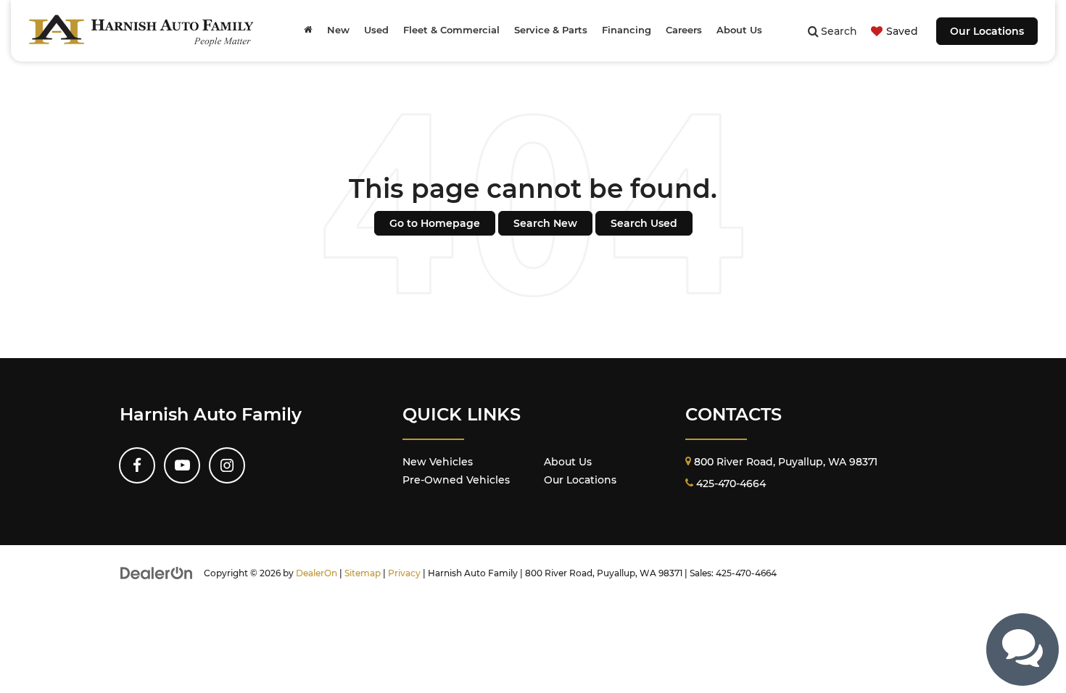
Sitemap (362, 573)
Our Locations (987, 31)
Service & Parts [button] (550, 30)
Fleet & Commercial (451, 30)
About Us (568, 461)
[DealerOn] (157, 572)
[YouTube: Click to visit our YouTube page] (182, 465)
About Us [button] (739, 30)
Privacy (404, 573)
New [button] (338, 30)
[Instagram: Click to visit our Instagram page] (227, 465)
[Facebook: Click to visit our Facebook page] (137, 465)
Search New (545, 223)
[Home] (308, 30)
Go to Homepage (434, 223)
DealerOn (316, 573)
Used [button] (376, 30)
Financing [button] (626, 30)
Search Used (644, 223)
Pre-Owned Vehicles (456, 479)
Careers (684, 30)
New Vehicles (437, 461)
